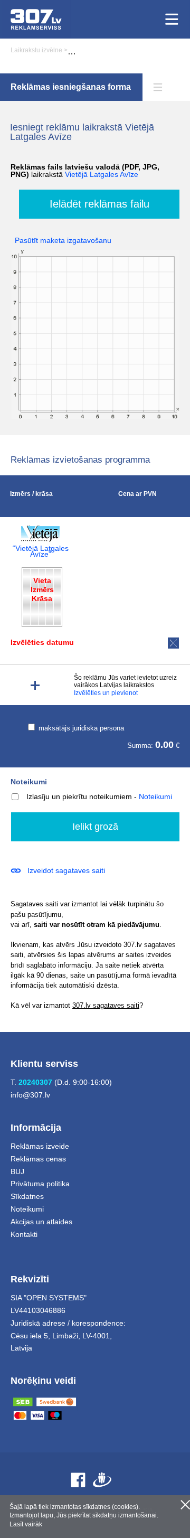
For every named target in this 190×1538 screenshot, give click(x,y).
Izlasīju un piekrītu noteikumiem (79, 796)
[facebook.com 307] (78, 1479)
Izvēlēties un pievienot (106, 693)
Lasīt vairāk (26, 1524)
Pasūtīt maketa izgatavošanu (63, 240)
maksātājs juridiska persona (80, 728)
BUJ (17, 1171)
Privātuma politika (40, 1183)
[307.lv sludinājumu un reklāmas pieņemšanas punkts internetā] (36, 19)
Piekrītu (185, 1504)
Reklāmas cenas (38, 1159)
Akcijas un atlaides (41, 1221)
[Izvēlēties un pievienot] (35, 685)
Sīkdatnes (27, 1196)
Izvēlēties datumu (42, 642)
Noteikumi (29, 781)
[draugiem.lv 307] (102, 1479)
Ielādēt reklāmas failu (99, 204)
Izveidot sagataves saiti (66, 870)
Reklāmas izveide (40, 1146)
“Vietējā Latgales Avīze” (41, 551)
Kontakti (24, 1234)
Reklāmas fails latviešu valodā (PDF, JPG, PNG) (85, 171)
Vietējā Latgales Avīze (101, 174)
